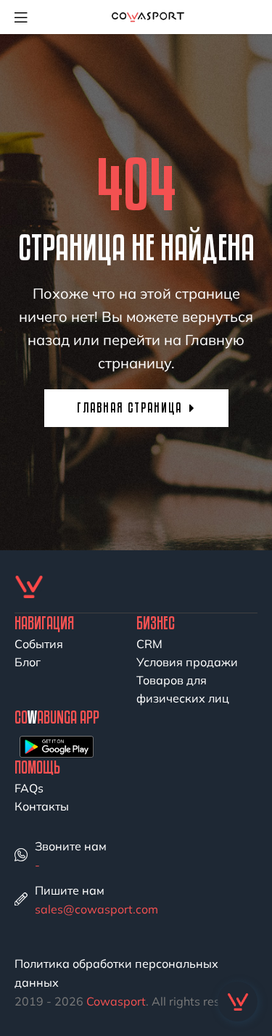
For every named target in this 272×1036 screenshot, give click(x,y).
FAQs (29, 788)
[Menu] (26, 17)
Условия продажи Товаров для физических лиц (187, 680)
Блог (28, 662)
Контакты (42, 806)
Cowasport (116, 1001)
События (39, 644)
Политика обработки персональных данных (116, 973)
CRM (149, 644)
